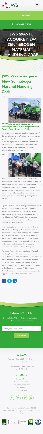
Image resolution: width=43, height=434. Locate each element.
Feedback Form (21, 390)
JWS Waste (23, 97)
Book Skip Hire (23, 16)
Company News (21, 379)
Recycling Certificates (21, 385)
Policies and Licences (21, 382)
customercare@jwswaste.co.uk (22, 366)
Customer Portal (23, 24)
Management (22, 387)
